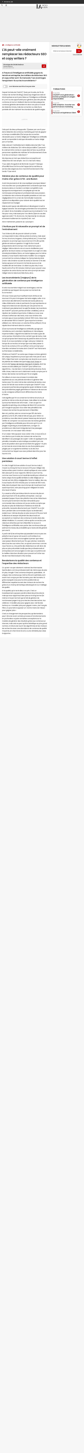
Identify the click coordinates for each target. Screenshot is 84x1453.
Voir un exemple (77, 54)
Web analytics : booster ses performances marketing (64, 104)
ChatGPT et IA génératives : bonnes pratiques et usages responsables (64, 96)
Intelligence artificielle (13, 45)
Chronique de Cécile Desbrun (13, 64)
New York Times (33, 361)
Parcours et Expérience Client (64, 111)
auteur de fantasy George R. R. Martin (25, 364)
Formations (59, 89)
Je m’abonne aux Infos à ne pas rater (22, 86)
